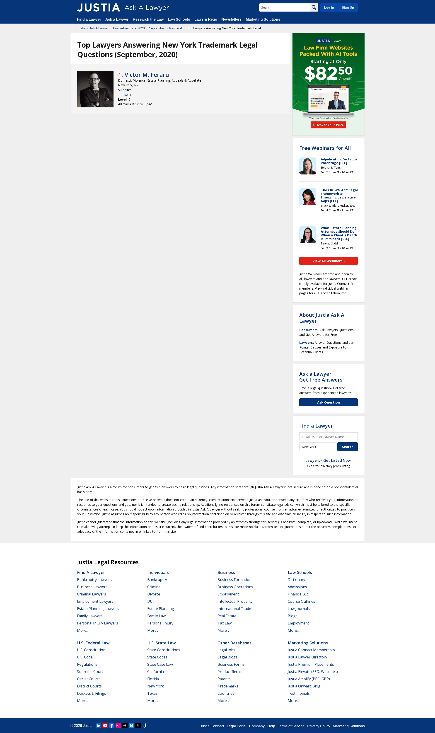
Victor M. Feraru (147, 74)
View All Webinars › (328, 261)
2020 (141, 28)
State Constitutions (163, 649)
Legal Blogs (227, 657)
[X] (138, 725)
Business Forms (231, 664)
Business (226, 572)
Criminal (154, 586)
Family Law (156, 615)
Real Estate (227, 615)
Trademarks (228, 686)
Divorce (153, 594)
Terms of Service (291, 726)
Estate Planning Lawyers (98, 608)
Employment (228, 594)
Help (271, 726)
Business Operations (235, 586)
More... (82, 630)
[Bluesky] (131, 725)
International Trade (234, 608)
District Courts (89, 686)
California (155, 671)
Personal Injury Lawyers (97, 623)
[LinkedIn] (98, 725)
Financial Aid (298, 594)
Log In (329, 7)
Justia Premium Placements (311, 664)
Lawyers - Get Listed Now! (329, 460)
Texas (152, 693)
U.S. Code (85, 657)
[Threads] (125, 725)
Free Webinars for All (325, 148)
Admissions (297, 586)
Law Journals (299, 608)
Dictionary (296, 579)
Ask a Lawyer (117, 19)
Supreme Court (90, 671)
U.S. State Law (161, 643)
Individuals (158, 572)
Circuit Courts (88, 678)
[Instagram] (118, 725)
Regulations (87, 664)
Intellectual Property (235, 601)
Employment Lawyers (95, 601)
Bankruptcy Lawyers (94, 579)
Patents (224, 678)
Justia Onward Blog (304, 686)
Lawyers (306, 342)
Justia (81, 28)
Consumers (308, 330)
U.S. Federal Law (93, 643)
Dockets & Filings (91, 693)
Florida (153, 678)
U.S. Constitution (91, 649)
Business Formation (234, 579)
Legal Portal (236, 726)
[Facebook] (111, 725)
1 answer (124, 94)
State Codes (157, 657)
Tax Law (225, 623)
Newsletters (231, 19)
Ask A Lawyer (99, 28)
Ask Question (328, 402)
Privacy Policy (318, 726)
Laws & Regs (205, 19)
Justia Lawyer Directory (307, 657)
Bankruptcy (157, 579)
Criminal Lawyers (91, 594)
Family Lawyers (90, 615)
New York (176, 28)
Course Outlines (301, 601)
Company (257, 726)
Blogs (292, 615)
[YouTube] (105, 725)
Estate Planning (160, 608)
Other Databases (234, 643)
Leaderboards (123, 28)
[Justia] (98, 7)
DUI (150, 601)
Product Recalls (230, 671)
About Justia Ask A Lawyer (321, 317)
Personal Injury (160, 623)
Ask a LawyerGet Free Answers (321, 376)
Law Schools (179, 19)
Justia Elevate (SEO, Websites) (313, 671)
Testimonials (299, 693)
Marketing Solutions (263, 19)
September (157, 28)
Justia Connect (212, 726)
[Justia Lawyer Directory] (144, 725)
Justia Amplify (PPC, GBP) (309, 678)
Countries (226, 693)
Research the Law (148, 19)
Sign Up (348, 7)
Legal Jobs (226, 649)
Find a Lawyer (89, 19)
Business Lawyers (92, 586)
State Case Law (160, 664)
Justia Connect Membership (311, 649)
